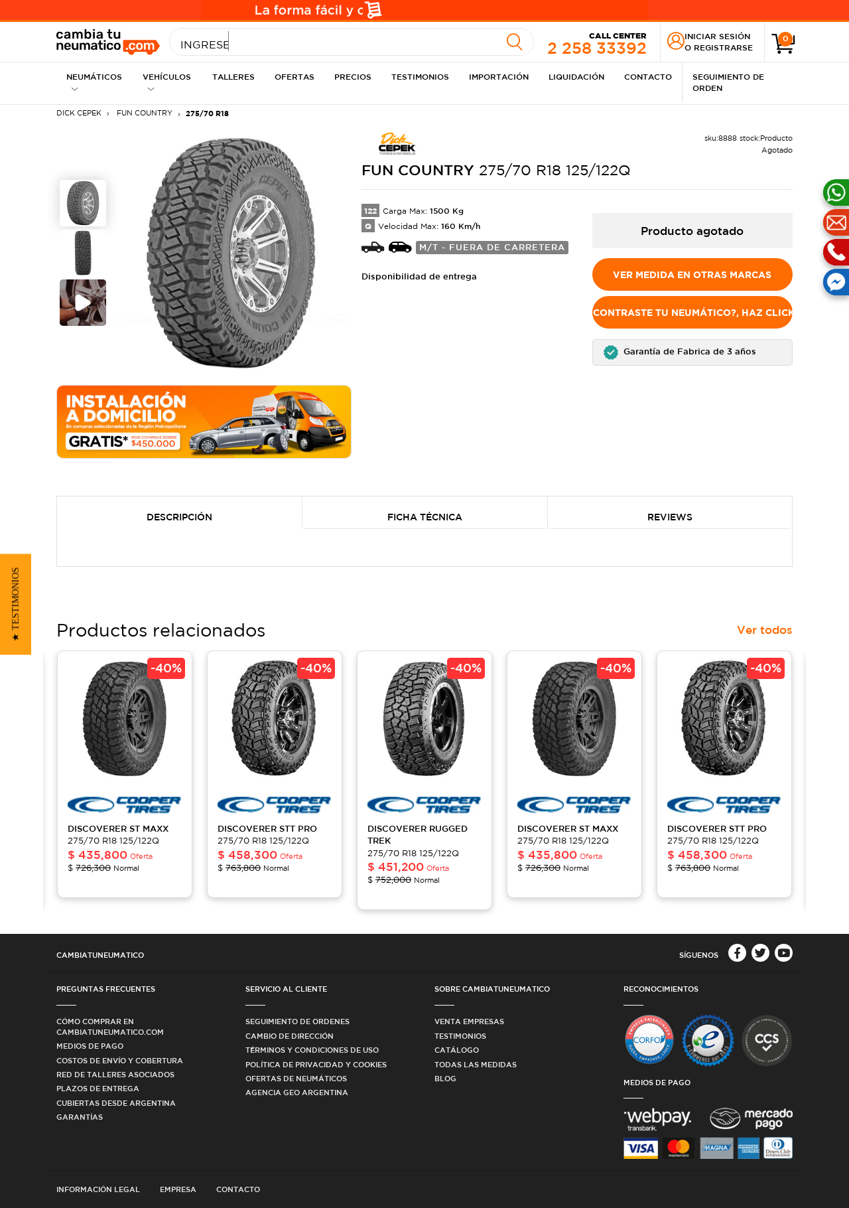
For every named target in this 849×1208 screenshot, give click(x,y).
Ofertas (294, 76)
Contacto (648, 76)
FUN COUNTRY (143, 113)
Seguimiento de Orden (728, 82)
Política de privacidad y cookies (316, 1064)
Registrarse (723, 47)
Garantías (79, 1116)
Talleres (233, 76)
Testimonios (420, 76)
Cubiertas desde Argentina (116, 1102)
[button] (692, 352)
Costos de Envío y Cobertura (119, 1060)
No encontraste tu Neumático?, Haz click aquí (692, 312)
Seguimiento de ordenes (297, 1021)
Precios (352, 76)
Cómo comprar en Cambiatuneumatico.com (110, 1026)
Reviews (669, 517)
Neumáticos (94, 76)
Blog (445, 1078)
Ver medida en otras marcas (692, 274)
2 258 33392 (597, 43)
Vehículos (167, 76)
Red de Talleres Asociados (115, 1074)
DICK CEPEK (78, 113)
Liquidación (576, 76)
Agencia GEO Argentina (296, 1092)
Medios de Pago (89, 1045)
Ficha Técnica (424, 517)
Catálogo (456, 1049)
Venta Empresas (469, 1021)
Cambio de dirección (289, 1035)
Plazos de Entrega (97, 1088)
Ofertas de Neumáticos (296, 1078)
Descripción (179, 517)
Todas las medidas (475, 1064)
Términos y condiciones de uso (312, 1049)
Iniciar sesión (717, 35)
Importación (499, 76)
